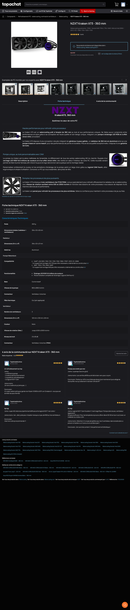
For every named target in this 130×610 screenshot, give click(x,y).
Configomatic (28, 11)
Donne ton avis (121, 353)
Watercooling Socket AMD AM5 (31, 446)
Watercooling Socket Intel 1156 (69, 442)
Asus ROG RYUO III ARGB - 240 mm (60, 461)
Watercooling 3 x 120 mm (94, 450)
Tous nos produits (11, 11)
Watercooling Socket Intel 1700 (12, 446)
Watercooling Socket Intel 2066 (111, 446)
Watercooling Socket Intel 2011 (31, 442)
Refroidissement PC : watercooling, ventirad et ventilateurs (37, 16)
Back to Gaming (89, 11)
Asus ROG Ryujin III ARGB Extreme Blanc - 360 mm (17, 475)
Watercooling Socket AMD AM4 (91, 446)
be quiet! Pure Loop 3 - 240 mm (12, 471)
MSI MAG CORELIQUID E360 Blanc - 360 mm (15, 468)
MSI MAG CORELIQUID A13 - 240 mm (66, 468)
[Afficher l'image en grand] (34, 45)
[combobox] (124, 4)
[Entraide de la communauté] (125, 605)
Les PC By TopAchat (45, 11)
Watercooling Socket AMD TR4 (11, 450)
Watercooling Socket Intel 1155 (11, 442)
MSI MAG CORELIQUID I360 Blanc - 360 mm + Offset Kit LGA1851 (98, 471)
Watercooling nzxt (49, 479)
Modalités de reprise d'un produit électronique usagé (16, 196)
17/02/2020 (121, 479)
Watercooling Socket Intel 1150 (50, 442)
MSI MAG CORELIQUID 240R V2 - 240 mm (36, 461)
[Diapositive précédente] (122, 80)
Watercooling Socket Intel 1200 (109, 442)
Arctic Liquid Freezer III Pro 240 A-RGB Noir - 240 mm (63, 471)
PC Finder (74, 11)
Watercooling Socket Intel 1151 (72, 446)
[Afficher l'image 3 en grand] (39, 72)
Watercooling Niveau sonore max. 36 (74, 450)
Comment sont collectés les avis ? (118, 433)
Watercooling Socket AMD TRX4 (32, 450)
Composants (11, 16)
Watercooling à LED (108, 450)
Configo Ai (61, 11)
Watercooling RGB (121, 450)
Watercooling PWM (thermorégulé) (52, 450)
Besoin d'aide (118, 11)
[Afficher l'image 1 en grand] (28, 72)
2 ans (25, 213)
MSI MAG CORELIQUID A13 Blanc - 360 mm (42, 468)
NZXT (78, 479)
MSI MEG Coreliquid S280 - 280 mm (13, 461)
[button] (10, 89)
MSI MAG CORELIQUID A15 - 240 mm (88, 468)
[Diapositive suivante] (126, 80)
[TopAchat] (11, 4)
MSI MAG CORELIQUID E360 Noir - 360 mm (35, 471)
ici (88, 263)
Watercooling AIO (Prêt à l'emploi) (12, 454)
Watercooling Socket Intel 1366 (89, 442)
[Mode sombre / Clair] (127, 11)
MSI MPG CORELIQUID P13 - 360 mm (111, 468)
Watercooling (63, 16)
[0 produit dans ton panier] (116, 4)
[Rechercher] (104, 4)
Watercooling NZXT (92, 47)
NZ (108, 479)
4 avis (82, 34)
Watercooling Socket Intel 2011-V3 (52, 446)
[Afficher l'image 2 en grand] (34, 72)
